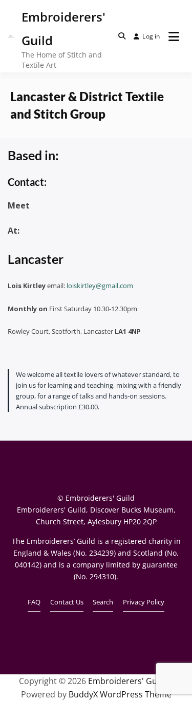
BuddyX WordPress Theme (120, 694)
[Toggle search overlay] (121, 36)
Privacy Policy (143, 602)
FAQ (34, 602)
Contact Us (66, 602)
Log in (151, 36)
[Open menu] (173, 36)
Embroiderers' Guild (127, 681)
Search (103, 602)
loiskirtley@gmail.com (100, 285)
